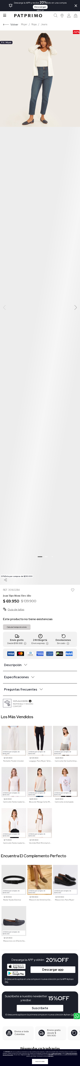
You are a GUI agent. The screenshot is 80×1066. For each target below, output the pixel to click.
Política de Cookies (56, 1053)
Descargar (40, 6)
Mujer (24, 24)
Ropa (34, 24)
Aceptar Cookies (40, 1061)
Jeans (44, 24)
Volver (14, 24)
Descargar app (52, 970)
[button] (62, 16)
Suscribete (40, 1008)
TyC (73, 1014)
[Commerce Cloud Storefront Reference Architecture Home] (28, 15)
